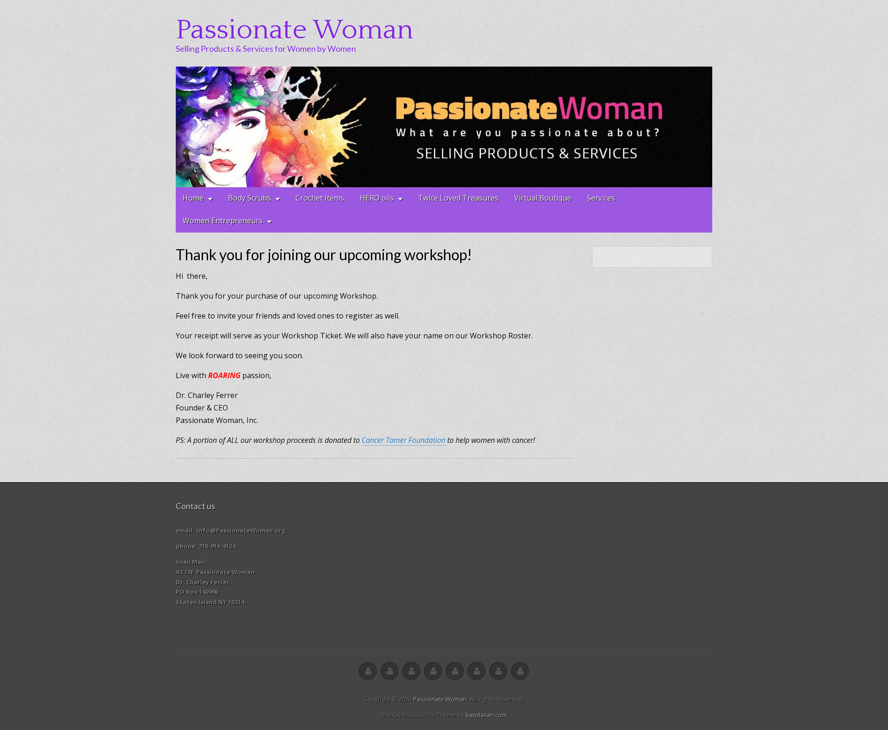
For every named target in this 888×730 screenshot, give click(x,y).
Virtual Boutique (542, 198)
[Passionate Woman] (444, 127)
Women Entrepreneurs (223, 220)
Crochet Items (320, 198)
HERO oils (377, 198)
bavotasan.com (486, 715)
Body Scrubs (249, 198)
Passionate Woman (294, 30)
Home (193, 198)
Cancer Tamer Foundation (404, 440)
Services (601, 198)
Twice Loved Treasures (458, 198)
